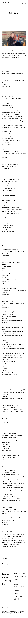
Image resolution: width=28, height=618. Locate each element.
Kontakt (16, 582)
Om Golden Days (19, 573)
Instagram (17, 593)
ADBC (16, 599)
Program (5, 574)
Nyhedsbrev (18, 596)
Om (3, 584)
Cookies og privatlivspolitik (19, 585)
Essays (5, 577)
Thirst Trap (6, 581)
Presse (16, 579)
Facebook (17, 590)
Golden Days (6, 3)
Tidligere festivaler (20, 576)
